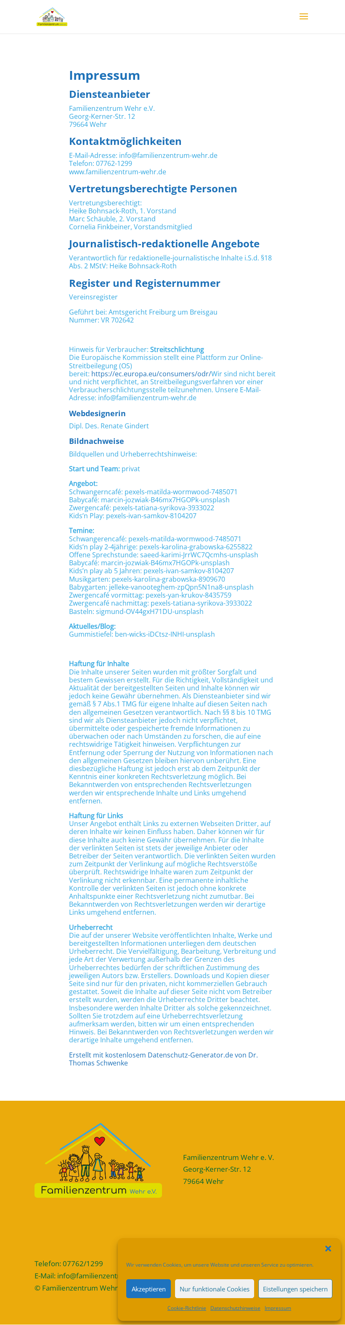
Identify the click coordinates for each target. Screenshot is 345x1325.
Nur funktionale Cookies (214, 1289)
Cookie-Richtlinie (186, 1308)
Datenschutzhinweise (235, 1308)
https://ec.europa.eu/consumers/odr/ (151, 373)
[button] (328, 1248)
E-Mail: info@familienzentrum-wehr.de (97, 1275)
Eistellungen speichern (295, 1289)
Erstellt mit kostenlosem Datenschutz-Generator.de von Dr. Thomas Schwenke (163, 1059)
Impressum (278, 1308)
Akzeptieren (149, 1289)
